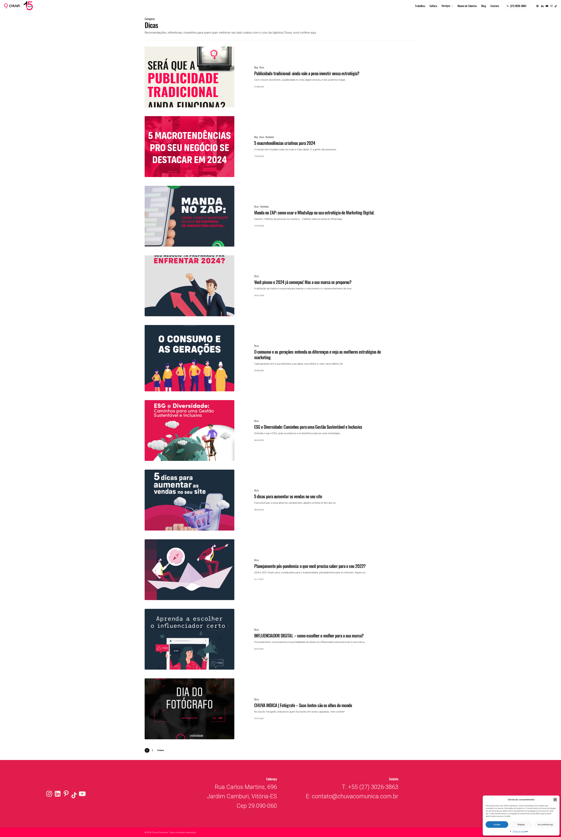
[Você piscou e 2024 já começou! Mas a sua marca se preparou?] (189, 285)
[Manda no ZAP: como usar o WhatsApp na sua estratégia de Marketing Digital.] (189, 216)
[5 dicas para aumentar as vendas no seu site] (189, 500)
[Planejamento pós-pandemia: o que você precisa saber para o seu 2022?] (189, 569)
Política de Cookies (520, 831)
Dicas (261, 67)
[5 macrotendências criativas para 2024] (189, 146)
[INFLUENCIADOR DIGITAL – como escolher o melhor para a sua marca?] (189, 639)
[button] (555, 799)
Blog (256, 67)
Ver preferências (545, 824)
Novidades (270, 137)
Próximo (160, 750)
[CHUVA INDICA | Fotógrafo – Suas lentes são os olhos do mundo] (189, 708)
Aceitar (497, 824)
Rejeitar (521, 824)
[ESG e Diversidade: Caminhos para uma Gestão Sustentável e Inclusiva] (189, 430)
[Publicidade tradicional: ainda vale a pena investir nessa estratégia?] (189, 77)
